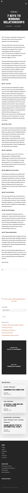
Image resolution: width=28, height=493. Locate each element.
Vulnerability (21, 419)
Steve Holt (9, 26)
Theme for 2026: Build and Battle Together (12, 325)
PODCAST (4, 455)
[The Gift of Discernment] (14, 348)
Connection (6, 386)
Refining (5, 419)
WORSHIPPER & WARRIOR (8, 468)
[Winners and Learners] (14, 365)
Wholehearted (7, 422)
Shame (16, 419)
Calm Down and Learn (7, 332)
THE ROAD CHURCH (7, 466)
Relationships (14, 11)
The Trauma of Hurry (7, 327)
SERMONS (4, 451)
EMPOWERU (5, 470)
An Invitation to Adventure (8, 330)
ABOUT (3, 449)
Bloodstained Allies (8, 417)
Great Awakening (16, 417)
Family (5, 401)
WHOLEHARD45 (6, 472)
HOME (3, 447)
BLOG (3, 453)
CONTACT (4, 457)
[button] (26, 3)
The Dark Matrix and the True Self (10, 335)
